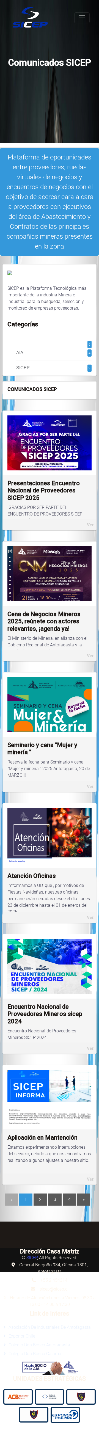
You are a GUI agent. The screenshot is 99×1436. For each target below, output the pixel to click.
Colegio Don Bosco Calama (35, 1353)
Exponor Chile (22, 1336)
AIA (53, 352)
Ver (90, 524)
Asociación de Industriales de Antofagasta (50, 1327)
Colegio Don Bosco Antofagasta (39, 1344)
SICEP (53, 367)
